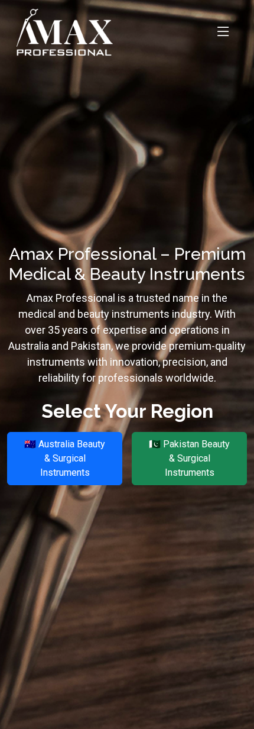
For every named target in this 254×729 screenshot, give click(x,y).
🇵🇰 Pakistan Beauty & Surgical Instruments (189, 458)
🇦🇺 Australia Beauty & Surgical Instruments (64, 458)
